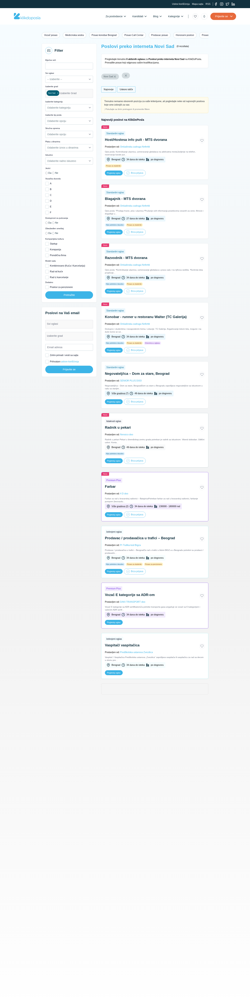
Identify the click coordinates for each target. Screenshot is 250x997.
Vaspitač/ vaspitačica (122, 645)
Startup (53, 243)
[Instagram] (221, 4)
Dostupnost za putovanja (56, 218)
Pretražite (69, 295)
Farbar (110, 486)
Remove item (58, 93)
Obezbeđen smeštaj (54, 228)
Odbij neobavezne (202, 989)
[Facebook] (216, 4)
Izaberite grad (51, 86)
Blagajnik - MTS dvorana (125, 199)
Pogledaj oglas (114, 173)
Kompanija (55, 249)
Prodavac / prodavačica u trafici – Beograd (140, 538)
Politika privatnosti (48, 992)
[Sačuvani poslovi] (195, 16)
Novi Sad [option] (51, 93)
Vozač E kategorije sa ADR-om (130, 595)
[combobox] (69, 93)
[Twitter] (227, 4)
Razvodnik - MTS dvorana (126, 258)
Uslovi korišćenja (181, 4)
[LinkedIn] (233, 4)
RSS (208, 4)
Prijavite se (221, 16)
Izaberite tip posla (53, 115)
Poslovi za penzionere (61, 287)
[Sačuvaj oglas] (202, 140)
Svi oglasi (49, 73)
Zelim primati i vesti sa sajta (64, 355)
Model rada (50, 261)
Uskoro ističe (126, 89)
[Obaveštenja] (204, 16)
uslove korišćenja (70, 361)
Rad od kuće (56, 271)
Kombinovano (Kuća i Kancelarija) (67, 265)
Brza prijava (137, 173)
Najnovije (109, 89)
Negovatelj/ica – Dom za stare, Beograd (137, 374)
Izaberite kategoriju (54, 101)
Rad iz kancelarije (59, 277)
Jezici (47, 168)
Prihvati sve (182, 989)
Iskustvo (49, 155)
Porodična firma (58, 255)
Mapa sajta (197, 4)
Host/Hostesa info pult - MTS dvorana (136, 140)
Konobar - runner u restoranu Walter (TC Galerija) (146, 317)
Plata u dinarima (52, 141)
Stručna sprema (52, 128)
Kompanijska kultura (54, 239)
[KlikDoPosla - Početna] (27, 16)
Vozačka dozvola (53, 178)
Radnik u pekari (118, 427)
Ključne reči (50, 60)
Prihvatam (64, 361)
